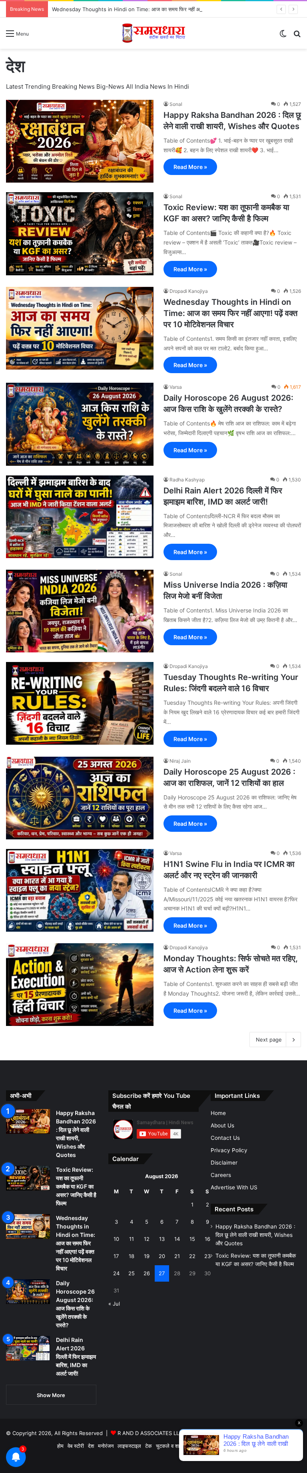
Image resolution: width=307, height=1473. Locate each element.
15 (192, 1239)
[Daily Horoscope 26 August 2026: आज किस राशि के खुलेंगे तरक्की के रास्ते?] (80, 424)
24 (116, 1273)
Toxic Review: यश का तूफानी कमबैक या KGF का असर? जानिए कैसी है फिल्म (76, 1186)
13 (162, 1239)
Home (218, 1113)
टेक (148, 1446)
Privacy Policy (229, 1150)
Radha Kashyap (187, 480)
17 (116, 1256)
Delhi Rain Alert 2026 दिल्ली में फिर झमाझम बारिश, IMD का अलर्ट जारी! (76, 1356)
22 (192, 1256)
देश (91, 1446)
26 (147, 1273)
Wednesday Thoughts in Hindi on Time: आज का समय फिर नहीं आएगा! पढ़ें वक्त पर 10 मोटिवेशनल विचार (162, 9)
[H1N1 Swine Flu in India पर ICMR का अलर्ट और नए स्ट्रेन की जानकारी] (80, 890)
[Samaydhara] (153, 33)
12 (147, 1239)
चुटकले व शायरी (171, 1446)
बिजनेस (220, 1446)
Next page (269, 1039)
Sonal (175, 104)
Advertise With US (234, 1187)
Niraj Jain (180, 761)
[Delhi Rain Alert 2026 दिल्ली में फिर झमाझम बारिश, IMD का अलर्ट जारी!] (80, 516)
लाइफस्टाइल (129, 1446)
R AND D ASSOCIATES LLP (150, 1433)
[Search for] (297, 36)
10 (116, 1239)
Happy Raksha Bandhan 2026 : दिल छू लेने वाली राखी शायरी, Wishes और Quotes (255, 1234)
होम (60, 1446)
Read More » (190, 166)
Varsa (175, 387)
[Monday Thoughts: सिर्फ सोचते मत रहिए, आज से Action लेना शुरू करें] (80, 984)
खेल (193, 1446)
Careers (221, 1175)
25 (131, 1273)
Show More (51, 1395)
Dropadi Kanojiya (188, 291)
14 (177, 1239)
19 (147, 1256)
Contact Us (225, 1138)
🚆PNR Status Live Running (265, 1446)
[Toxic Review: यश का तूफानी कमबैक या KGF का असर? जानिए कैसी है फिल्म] (80, 233)
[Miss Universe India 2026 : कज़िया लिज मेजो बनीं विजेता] (80, 611)
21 (177, 1256)
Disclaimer (224, 1162)
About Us (222, 1125)
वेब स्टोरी (76, 1446)
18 (131, 1256)
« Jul (114, 1303)
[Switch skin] (283, 36)
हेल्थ (205, 1446)
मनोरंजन (106, 1446)
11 (131, 1239)
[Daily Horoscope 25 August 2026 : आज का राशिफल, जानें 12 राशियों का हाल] (80, 798)
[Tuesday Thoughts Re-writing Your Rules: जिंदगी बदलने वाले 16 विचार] (80, 703)
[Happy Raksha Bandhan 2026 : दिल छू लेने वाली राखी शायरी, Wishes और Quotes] (80, 141)
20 (162, 1256)
